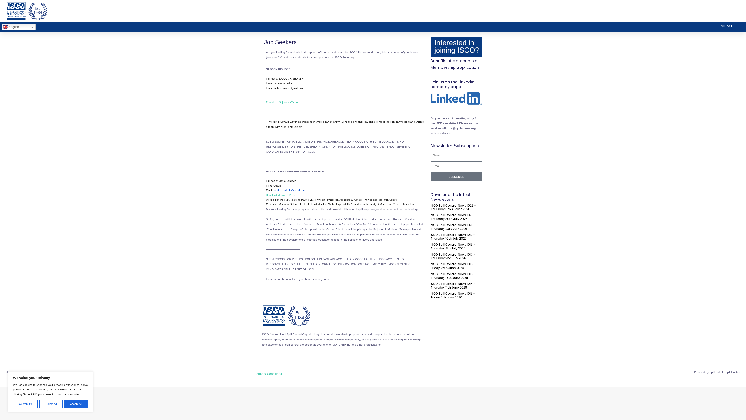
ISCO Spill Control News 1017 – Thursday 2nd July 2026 (453, 256)
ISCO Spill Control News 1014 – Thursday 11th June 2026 (453, 286)
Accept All (76, 403)
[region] (50, 391)
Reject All (51, 403)
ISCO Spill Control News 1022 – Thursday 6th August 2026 (453, 207)
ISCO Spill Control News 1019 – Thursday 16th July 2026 (453, 237)
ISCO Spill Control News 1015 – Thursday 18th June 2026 (453, 276)
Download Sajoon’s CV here (283, 102)
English (13, 27)
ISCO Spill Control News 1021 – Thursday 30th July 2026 (453, 217)
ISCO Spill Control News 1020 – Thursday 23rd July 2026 (453, 227)
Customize (25, 403)
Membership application (455, 67)
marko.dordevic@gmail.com (289, 190)
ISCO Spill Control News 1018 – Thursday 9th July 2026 (453, 246)
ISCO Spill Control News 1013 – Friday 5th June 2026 (453, 295)
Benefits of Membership (454, 61)
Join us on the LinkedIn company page (452, 84)
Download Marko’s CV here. (281, 195)
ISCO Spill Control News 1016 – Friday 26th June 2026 (453, 266)
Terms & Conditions (268, 373)
